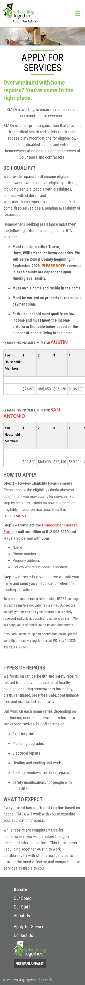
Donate (20, 889)
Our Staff (22, 907)
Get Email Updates (30, 963)
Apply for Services (30, 926)
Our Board (23, 898)
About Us (22, 915)
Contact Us (23, 935)
